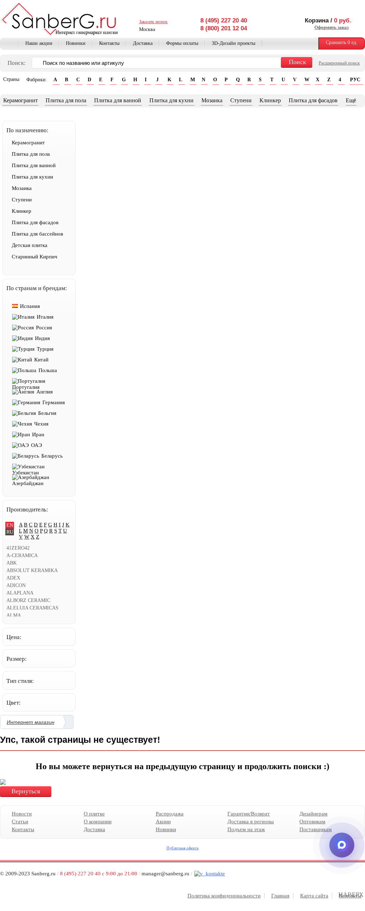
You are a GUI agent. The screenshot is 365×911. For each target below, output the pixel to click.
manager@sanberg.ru (165, 873)
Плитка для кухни (171, 100)
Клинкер (270, 100)
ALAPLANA (20, 593)
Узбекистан (25, 472)
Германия (53, 402)
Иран (38, 434)
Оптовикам (312, 821)
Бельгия (47, 413)
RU (9, 532)
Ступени (241, 100)
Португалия (26, 387)
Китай (41, 359)
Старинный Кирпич (34, 256)
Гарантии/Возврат (248, 814)
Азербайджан (27, 483)
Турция (45, 349)
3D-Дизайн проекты (233, 43)
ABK (11, 563)
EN (9, 525)
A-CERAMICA (22, 555)
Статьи (20, 821)
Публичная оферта (182, 848)
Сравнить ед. (342, 42)
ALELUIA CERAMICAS (32, 608)
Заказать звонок (153, 21)
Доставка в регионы (250, 821)
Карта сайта (314, 896)
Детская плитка (29, 245)
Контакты (109, 43)
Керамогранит (20, 100)
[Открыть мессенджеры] (341, 845)
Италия (45, 317)
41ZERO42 (18, 548)
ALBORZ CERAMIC (28, 600)
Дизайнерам (313, 814)
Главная (9, 44)
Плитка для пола (66, 100)
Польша (47, 370)
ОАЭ (36, 445)
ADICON (16, 585)
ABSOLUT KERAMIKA (32, 570)
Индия (42, 338)
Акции (163, 821)
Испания (30, 306)
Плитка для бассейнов (37, 234)
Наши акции (38, 43)
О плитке (94, 814)
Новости (22, 814)
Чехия (41, 424)
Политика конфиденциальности (224, 896)
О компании (98, 821)
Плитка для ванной (117, 100)
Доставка (143, 43)
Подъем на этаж (246, 829)
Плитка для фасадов (313, 100)
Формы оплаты (182, 43)
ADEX (13, 578)
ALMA (13, 615)
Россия (44, 327)
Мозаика (211, 100)
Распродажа (170, 814)
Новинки (76, 43)
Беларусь (52, 456)
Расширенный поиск (339, 63)
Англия (44, 392)
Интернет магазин (31, 722)
